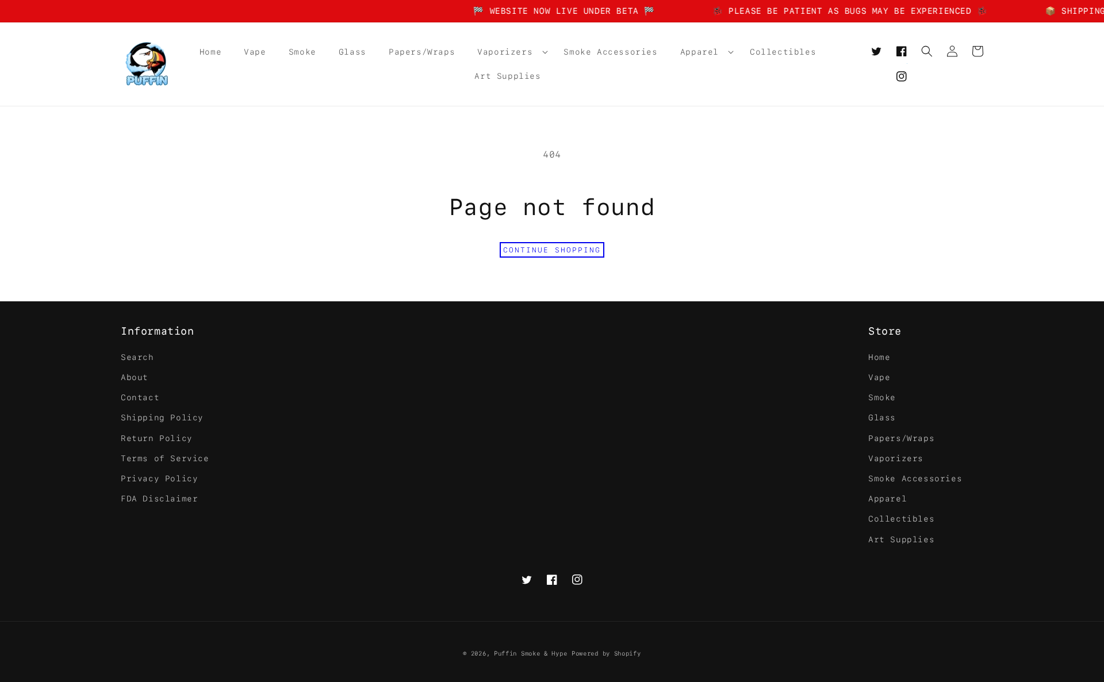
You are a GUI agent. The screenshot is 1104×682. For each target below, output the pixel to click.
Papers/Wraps (901, 438)
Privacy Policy (159, 478)
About (134, 377)
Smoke (882, 397)
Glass (882, 417)
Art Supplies (901, 539)
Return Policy (157, 438)
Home (879, 357)
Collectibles (901, 518)
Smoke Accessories (915, 478)
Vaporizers (895, 458)
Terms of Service (165, 458)
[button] (509, 52)
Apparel (887, 498)
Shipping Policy (162, 417)
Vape (879, 377)
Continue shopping (552, 250)
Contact (140, 397)
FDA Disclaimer (159, 498)
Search (137, 357)
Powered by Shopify (606, 653)
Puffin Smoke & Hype (530, 653)
